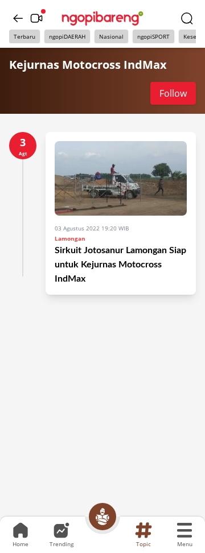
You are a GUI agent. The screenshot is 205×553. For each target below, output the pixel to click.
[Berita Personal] (102, 516)
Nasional (111, 36)
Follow (173, 93)
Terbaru (24, 36)
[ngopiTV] (36, 18)
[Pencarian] (187, 18)
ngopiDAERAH (67, 36)
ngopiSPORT (153, 36)
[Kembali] (18, 18)
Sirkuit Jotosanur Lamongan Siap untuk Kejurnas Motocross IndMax (120, 264)
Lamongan (70, 238)
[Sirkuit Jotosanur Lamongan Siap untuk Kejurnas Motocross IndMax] (121, 178)
